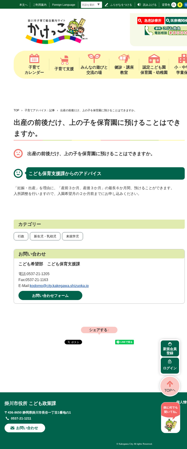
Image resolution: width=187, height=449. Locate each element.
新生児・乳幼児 (45, 236)
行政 (21, 236)
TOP (16, 110)
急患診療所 (152, 20)
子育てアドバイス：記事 (40, 110)
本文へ (23, 4)
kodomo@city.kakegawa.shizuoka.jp (59, 286)
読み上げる (150, 4)
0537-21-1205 (38, 274)
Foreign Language (63, 4)
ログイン (170, 368)
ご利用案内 (40, 4)
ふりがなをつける (121, 4)
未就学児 (72, 236)
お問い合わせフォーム (50, 296)
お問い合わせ (27, 428)
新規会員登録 (170, 351)
